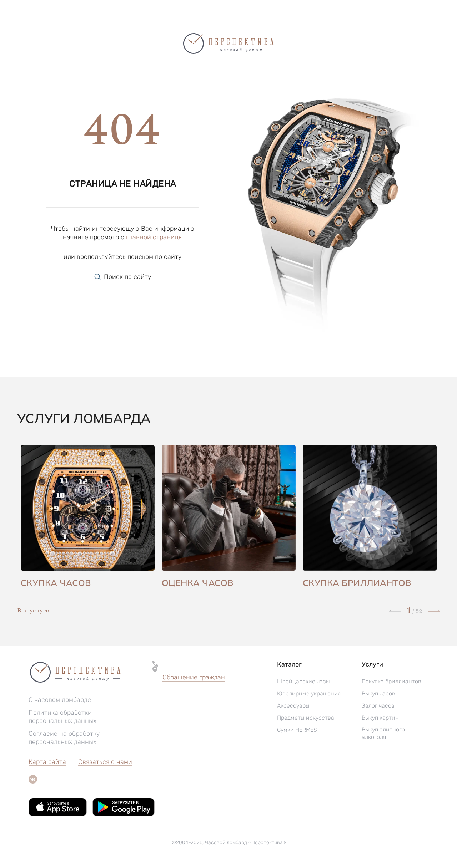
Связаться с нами (105, 762)
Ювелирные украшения (309, 693)
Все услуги (33, 610)
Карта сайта (47, 762)
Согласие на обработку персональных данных (64, 738)
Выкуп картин (380, 717)
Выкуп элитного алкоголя (383, 733)
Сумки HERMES (297, 729)
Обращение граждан (193, 677)
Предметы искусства (305, 717)
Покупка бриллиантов (391, 681)
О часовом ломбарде (60, 700)
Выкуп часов (378, 693)
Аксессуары (293, 705)
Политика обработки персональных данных (62, 717)
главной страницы (154, 237)
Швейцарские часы (303, 681)
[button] (193, 677)
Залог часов (378, 705)
